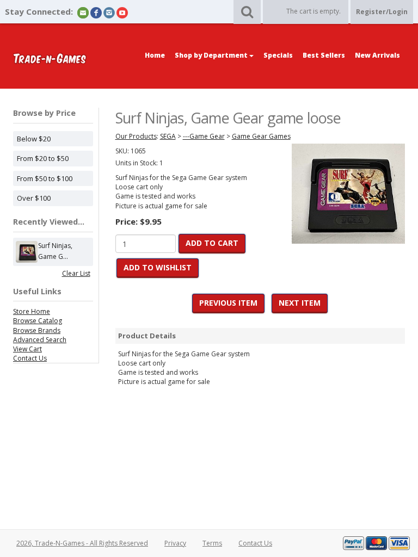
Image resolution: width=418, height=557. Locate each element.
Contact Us (30, 358)
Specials (278, 55)
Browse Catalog (37, 320)
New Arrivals (377, 55)
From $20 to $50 (43, 158)
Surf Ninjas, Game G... (55, 251)
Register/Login (382, 11)
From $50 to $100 (44, 178)
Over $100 (34, 198)
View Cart (27, 349)
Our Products (136, 136)
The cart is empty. (313, 11)
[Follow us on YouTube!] (122, 12)
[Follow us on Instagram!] (109, 12)
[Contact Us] (83, 12)
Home (155, 55)
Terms (212, 543)
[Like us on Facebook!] (96, 12)
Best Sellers (324, 55)
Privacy (175, 543)
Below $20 (34, 139)
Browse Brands (36, 330)
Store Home (31, 311)
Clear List (76, 273)
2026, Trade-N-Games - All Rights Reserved (82, 543)
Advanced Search (39, 339)
